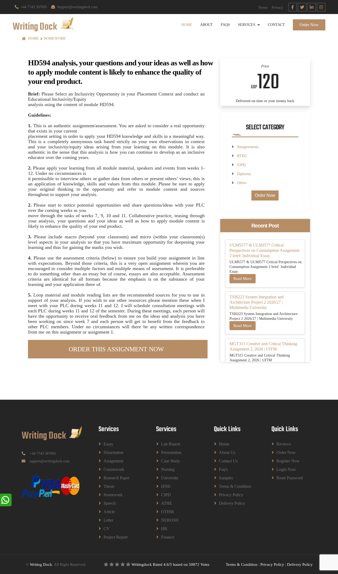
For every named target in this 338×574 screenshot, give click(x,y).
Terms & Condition (235, 486)
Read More (242, 278)
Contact (276, 25)
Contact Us (228, 461)
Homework (55, 38)
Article (109, 511)
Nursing (168, 469)
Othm (241, 183)
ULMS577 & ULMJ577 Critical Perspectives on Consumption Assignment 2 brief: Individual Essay (264, 250)
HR (164, 528)
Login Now (286, 469)
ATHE (166, 503)
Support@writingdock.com (77, 7)
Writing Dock (41, 564)
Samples (226, 478)
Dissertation (113, 452)
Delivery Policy (232, 503)
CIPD (241, 165)
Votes (204, 564)
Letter (108, 520)
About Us (227, 452)
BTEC (242, 156)
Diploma (244, 174)
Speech (110, 503)
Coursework (114, 469)
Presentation (171, 452)
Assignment (113, 461)
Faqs (225, 25)
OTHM (167, 511)
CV (107, 528)
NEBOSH (170, 520)
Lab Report (170, 444)
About (206, 25)
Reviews (283, 444)
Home (186, 25)
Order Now (309, 24)
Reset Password (289, 478)
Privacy (277, 8)
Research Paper (116, 478)
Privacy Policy (231, 495)
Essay (108, 444)
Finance (167, 537)
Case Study (170, 461)
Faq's (223, 469)
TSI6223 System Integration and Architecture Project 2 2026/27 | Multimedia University (256, 302)
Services (246, 25)
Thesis (109, 486)
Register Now (288, 461)
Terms (262, 8)
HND (166, 486)
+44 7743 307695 (34, 7)
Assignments (248, 147)
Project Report (116, 537)
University (170, 478)
